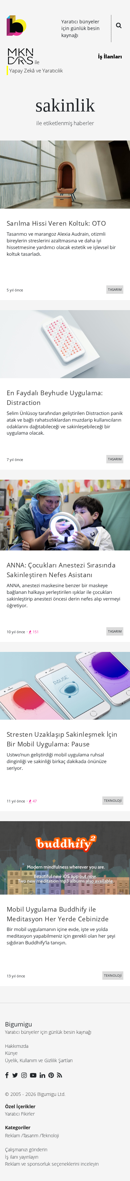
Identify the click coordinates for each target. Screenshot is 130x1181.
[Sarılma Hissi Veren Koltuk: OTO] (65, 174)
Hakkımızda (16, 1046)
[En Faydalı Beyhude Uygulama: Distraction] (65, 343)
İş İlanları (110, 56)
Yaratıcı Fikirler (20, 1114)
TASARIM (115, 289)
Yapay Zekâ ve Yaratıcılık (36, 70)
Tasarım (30, 1135)
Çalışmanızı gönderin (26, 1149)
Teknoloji (50, 1135)
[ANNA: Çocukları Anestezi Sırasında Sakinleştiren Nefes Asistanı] (65, 514)
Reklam (12, 1135)
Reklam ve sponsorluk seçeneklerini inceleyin (52, 1164)
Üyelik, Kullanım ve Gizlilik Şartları (39, 1060)
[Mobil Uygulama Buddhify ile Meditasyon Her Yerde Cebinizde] (65, 857)
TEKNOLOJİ (113, 800)
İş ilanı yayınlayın (21, 1157)
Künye (11, 1053)
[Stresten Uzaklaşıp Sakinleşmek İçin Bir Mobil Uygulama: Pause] (65, 685)
